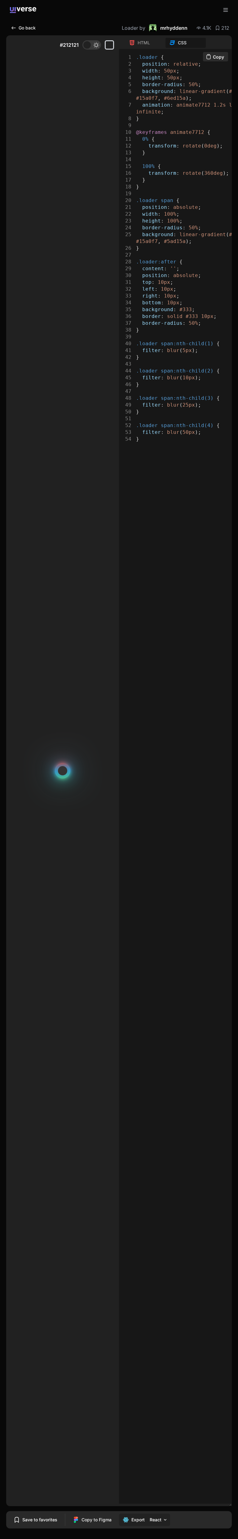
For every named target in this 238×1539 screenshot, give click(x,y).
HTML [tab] (144, 42)
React (155, 1519)
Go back (27, 27)
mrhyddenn (173, 28)
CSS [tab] (182, 42)
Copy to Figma (97, 1519)
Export (138, 1519)
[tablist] (165, 43)
